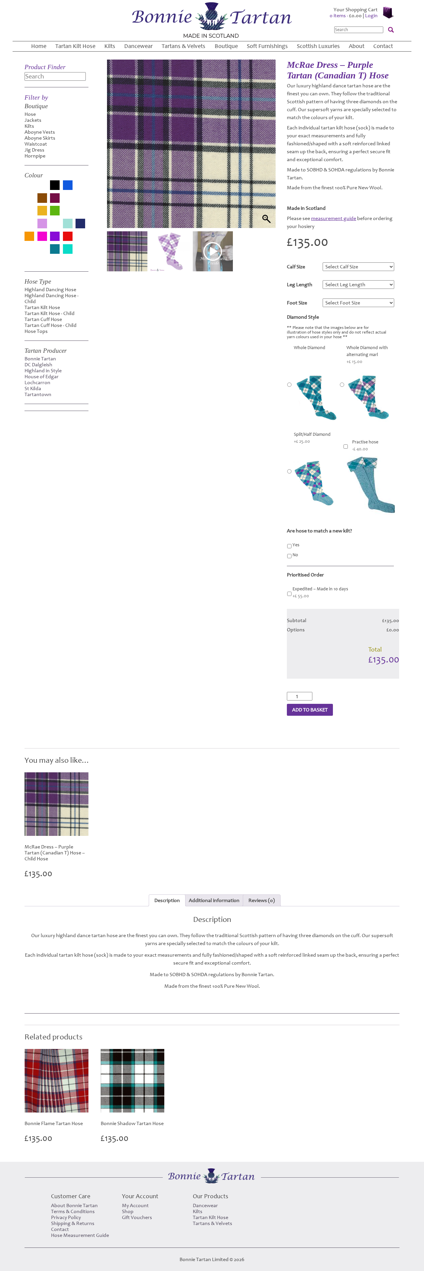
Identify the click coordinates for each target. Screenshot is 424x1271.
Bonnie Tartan (40, 359)
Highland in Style (43, 371)
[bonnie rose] (80, 188)
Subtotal (296, 620)
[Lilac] (42, 224)
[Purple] (55, 237)
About (356, 46)
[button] (264, 152)
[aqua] (29, 188)
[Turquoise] (68, 249)
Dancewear (138, 46)
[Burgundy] (55, 198)
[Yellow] (29, 260)
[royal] (29, 252)
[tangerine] (42, 252)
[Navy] (80, 224)
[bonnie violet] (29, 201)
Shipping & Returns (72, 1223)
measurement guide (333, 218)
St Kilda (33, 388)
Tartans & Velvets (183, 46)
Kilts (109, 46)
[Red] (68, 237)
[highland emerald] (68, 214)
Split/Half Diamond (312, 438)
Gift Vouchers (137, 1217)
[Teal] (55, 249)
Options (296, 630)
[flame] (29, 214)
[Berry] (42, 188)
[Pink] (42, 237)
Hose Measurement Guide (80, 1235)
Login (371, 16)
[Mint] (68, 224)
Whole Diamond (309, 347)
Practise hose (365, 445)
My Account (135, 1205)
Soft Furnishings (267, 46)
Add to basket (310, 710)
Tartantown (38, 394)
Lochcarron (37, 383)
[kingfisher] (29, 227)
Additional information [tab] (214, 900)
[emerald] (80, 201)
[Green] (55, 211)
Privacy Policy (66, 1217)
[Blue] (68, 185)
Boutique (226, 46)
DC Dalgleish (38, 365)
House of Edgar (42, 377)
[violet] (80, 252)
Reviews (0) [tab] (261, 900)
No (295, 555)
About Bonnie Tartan (74, 1205)
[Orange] (29, 237)
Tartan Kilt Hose (75, 46)
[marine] (55, 227)
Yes (295, 545)
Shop (127, 1211)
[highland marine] (80, 214)
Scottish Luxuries (318, 46)
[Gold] (42, 211)
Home (38, 46)
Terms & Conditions (73, 1211)
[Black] (55, 185)
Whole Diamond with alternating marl (367, 354)
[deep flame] (68, 201)
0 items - (346, 16)
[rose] (80, 239)
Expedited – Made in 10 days (320, 592)
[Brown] (42, 198)
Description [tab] (167, 900)
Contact (383, 46)
